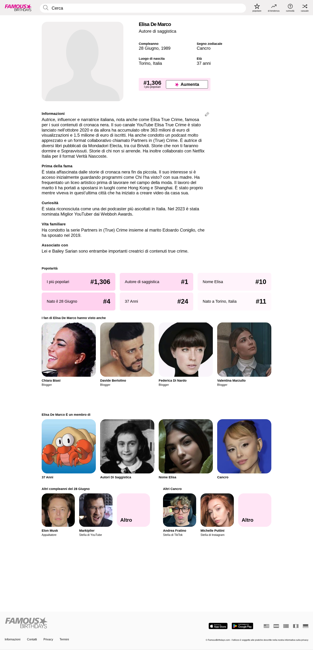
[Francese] (296, 626)
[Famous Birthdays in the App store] (218, 626)
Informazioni (12, 639)
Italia (157, 63)
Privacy (48, 639)
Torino (144, 63)
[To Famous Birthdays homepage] (18, 8)
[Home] (79, 623)
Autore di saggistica (157, 31)
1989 (165, 48)
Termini (64, 639)
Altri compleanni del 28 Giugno (66, 489)
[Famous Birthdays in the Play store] (242, 626)
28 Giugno (148, 48)
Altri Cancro (172, 489)
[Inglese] (266, 626)
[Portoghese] (286, 626)
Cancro (203, 48)
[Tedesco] (305, 626)
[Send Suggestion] (207, 114)
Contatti (32, 639)
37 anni (204, 63)
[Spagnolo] (276, 626)
